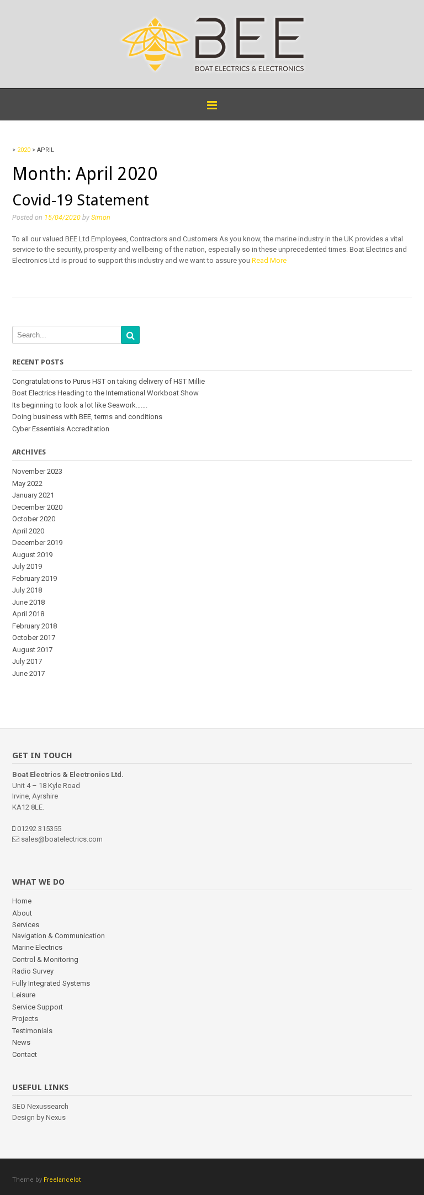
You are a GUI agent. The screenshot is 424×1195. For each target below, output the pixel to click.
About (22, 913)
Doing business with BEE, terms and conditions (87, 417)
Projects (25, 1018)
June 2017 (28, 673)
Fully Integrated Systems (51, 983)
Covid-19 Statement (80, 200)
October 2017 (33, 637)
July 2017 (27, 661)
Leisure (23, 995)
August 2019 (32, 555)
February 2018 (34, 626)
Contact (24, 1054)
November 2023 (37, 471)
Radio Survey (33, 971)
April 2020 (28, 531)
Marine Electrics (37, 947)
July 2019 (27, 566)
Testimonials (32, 1031)
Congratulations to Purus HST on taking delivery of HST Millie (108, 381)
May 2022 (27, 483)
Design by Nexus (39, 1117)
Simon (100, 217)
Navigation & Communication (58, 936)
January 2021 (33, 495)
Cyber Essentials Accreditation (60, 429)
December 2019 (37, 542)
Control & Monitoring (45, 959)
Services (25, 925)
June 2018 (28, 602)
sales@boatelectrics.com (62, 839)
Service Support (37, 1007)
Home (21, 901)
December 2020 (37, 507)
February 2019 (34, 578)
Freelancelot (62, 1179)
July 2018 (27, 590)
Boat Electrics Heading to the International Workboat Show (105, 393)
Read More (269, 260)
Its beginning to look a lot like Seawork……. (79, 405)
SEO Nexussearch (40, 1106)
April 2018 (28, 614)
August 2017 (32, 650)
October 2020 (33, 519)
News (21, 1042)
